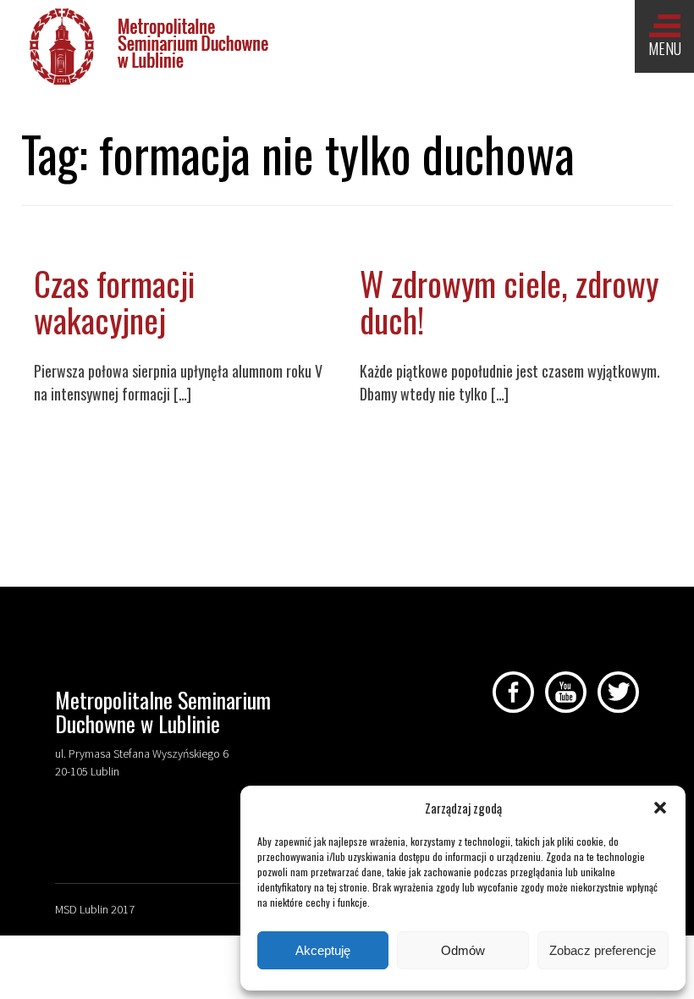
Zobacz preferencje (602, 950)
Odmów (463, 950)
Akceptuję (322, 950)
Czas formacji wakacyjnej (115, 301)
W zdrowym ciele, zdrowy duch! (509, 301)
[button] (660, 807)
